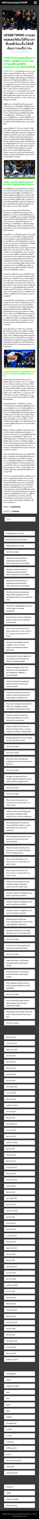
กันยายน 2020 (11, 1298)
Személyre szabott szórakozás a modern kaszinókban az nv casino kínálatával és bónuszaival (17, 717)
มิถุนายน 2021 (11, 1242)
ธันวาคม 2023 (11, 1099)
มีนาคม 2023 (10, 1118)
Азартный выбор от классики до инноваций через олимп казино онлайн (17, 962)
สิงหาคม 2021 (11, 1229)
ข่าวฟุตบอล (10, 1442)
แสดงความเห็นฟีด (12, 1499)
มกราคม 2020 (11, 1347)
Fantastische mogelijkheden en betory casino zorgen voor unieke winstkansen (19, 608)
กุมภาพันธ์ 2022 (11, 1198)
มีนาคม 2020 (10, 1335)
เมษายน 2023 (11, 1111)
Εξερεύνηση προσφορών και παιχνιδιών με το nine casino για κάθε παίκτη (18, 802)
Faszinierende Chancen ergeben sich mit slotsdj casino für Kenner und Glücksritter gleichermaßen (18, 658)
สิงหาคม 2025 (11, 1068)
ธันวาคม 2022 (11, 1136)
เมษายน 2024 (11, 1074)
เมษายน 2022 (11, 1186)
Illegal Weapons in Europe (15, 533)
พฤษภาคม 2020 (11, 1322)
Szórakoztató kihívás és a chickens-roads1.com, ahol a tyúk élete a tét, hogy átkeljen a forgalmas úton (18, 695)
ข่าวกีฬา (9, 1429)
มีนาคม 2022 (10, 1192)
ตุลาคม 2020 (10, 1291)
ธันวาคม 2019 (11, 1353)
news (8, 1392)
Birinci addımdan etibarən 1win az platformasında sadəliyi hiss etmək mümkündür (18, 985)
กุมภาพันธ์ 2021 (11, 1266)
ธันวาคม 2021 (11, 1204)
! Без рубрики (11, 1374)
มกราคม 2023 (11, 1130)
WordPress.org (11, 1505)
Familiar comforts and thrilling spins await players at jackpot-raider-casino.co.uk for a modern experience (19, 813)
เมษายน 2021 (11, 1254)
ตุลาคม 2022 (10, 1149)
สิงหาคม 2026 (11, 1037)
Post (7, 1398)
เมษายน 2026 (11, 1056)
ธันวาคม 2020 (11, 1279)
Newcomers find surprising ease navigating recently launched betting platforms (19, 761)
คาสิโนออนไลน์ (11, 1448)
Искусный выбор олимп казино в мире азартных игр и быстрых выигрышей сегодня (17, 1002)
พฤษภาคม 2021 (11, 1248)
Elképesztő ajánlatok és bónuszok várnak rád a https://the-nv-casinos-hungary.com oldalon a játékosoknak (18, 728)
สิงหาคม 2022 (11, 1161)
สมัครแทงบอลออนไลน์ (13, 1460)
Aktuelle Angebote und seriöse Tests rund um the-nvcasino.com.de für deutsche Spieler (18, 838)
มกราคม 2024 (11, 1093)
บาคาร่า (9, 1454)
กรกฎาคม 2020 (11, 1310)
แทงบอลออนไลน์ (12, 1473)
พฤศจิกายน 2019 (12, 1359)
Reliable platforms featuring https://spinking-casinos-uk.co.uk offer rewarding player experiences (19, 921)
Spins (8, 1411)
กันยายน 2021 (11, 1223)
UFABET (9, 1417)
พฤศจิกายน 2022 (12, 1142)
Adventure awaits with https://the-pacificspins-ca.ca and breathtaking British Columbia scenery (18, 850)
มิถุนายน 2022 (11, 1173)
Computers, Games (12, 1386)
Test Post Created (12, 552)
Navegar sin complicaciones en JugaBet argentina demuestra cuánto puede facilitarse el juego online (19, 778)
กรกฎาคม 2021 (11, 1235)
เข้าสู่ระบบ (9, 1487)
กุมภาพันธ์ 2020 (11, 1341)
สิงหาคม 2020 (11, 1304)
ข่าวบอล (9, 1435)
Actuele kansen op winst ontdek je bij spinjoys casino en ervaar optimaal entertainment (18, 619)
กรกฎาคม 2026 (11, 1043)
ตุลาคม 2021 (10, 1217)
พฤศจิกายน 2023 (12, 1105)
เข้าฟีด (8, 1493)
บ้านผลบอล (15, 511)
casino (8, 1380)
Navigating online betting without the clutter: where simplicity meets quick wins (19, 1014)
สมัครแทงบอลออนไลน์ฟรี (14, 2)
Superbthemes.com (20, 1516)
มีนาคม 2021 (10, 1260)
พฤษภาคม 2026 (11, 1049)
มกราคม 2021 (11, 1273)
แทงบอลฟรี (10, 1467)
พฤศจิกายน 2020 (12, 1285)
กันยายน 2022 (11, 1155)
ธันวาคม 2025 (11, 1062)
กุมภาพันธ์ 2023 (11, 1124)
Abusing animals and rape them (16, 539)
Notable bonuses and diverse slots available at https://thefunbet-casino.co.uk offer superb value (18, 884)
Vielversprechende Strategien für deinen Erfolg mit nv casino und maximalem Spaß (17, 683)
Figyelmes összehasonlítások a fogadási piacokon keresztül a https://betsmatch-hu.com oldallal (17, 560)
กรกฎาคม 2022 (11, 1167)
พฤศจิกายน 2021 (12, 1211)
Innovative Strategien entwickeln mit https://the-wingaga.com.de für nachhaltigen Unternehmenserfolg (19, 706)
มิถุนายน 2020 (11, 1316)
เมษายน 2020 (11, 1328)
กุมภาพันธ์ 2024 (11, 1087)
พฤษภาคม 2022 (11, 1180)
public (8, 1405)
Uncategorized (11, 1423)
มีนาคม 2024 (10, 1080)
